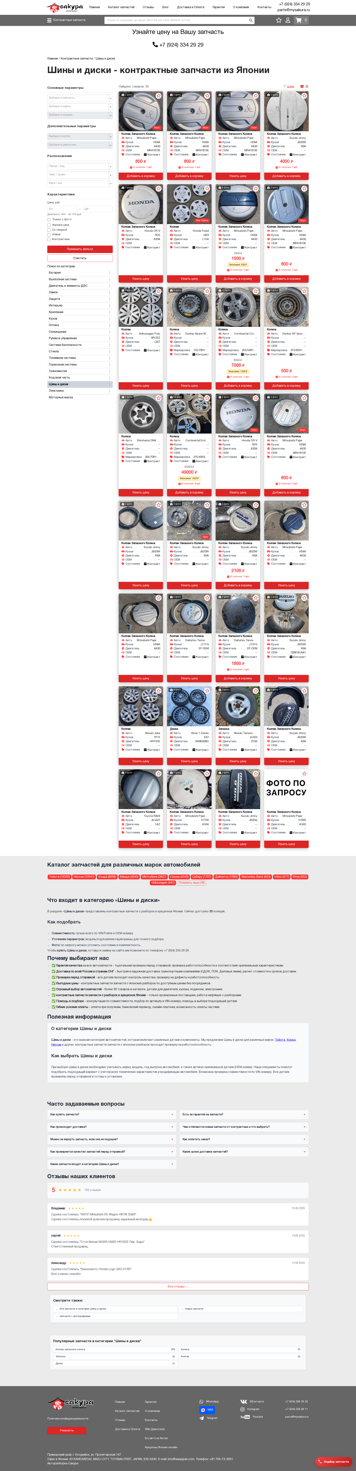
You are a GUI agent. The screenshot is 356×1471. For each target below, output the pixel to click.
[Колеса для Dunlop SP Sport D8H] (286, 307)
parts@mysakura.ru (294, 10)
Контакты (264, 7)
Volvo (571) (281, 877)
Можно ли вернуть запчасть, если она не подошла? (84, 1139)
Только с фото (62, 219)
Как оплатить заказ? (196, 1139)
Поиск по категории (61, 266)
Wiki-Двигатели (155, 1429)
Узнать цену (238, 176)
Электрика (56, 391)
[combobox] (80, 98)
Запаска (115, 1357)
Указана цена (60, 225)
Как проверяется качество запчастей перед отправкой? (87, 1152)
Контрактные (61, 239)
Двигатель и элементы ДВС (68, 286)
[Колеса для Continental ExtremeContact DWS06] (189, 414)
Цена (290, 86)
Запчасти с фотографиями (75, 1316)
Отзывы (148, 7)
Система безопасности (65, 345)
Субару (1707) (201, 877)
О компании (241, 7)
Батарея (55, 273)
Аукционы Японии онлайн (161, 1447)
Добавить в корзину (141, 176)
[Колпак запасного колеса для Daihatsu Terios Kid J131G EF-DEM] (238, 613)
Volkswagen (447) (162, 883)
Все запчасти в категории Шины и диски (83, 1309)
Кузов (53, 319)
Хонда (291, 1040)
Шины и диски (58, 384)
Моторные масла (61, 397)
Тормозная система (63, 364)
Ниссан (56, 1045)
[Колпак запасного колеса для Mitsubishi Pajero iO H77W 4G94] (189, 789)
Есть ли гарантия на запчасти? (203, 1114)
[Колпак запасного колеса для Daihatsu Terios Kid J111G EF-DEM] (189, 613)
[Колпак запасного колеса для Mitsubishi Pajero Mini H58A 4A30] (141, 111)
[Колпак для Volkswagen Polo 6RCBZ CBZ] (141, 307)
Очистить (80, 258)
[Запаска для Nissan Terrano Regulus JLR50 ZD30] (238, 706)
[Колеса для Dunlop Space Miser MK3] (189, 307)
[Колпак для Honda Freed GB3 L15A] (189, 204)
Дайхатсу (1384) (226, 877)
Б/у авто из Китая (156, 1438)
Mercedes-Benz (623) (256, 877)
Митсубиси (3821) (154, 877)
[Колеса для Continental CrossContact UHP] (238, 307)
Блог (165, 7)
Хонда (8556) (107, 877)
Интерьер (55, 305)
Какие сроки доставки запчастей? (205, 1152)
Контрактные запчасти (69, 20)
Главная (94, 7)
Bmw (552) (300, 877)
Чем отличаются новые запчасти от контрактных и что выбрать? (226, 1127)
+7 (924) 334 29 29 (294, 4)
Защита (54, 299)
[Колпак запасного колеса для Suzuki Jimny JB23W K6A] (286, 111)
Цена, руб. (53, 202)
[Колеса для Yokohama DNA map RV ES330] (141, 414)
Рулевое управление (63, 338)
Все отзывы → (178, 1286)
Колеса (240, 1349)
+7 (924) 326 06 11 (296, 1409)
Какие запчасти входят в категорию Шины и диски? (84, 1164)
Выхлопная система (63, 279)
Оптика (54, 325)
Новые (56, 234)
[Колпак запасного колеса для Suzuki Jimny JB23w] (238, 789)
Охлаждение (57, 332)
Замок (53, 292)
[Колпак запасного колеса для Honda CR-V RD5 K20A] (141, 204)
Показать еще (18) (192, 883)
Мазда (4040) (129, 877)
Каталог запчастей (121, 7)
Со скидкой (59, 230)
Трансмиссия (58, 371)
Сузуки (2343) (179, 877)
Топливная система (62, 358)
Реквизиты (67, 1430)
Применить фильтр (80, 249)
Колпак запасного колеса (115, 1349)
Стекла (54, 351)
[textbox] (78, 98)
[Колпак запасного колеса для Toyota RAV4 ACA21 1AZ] (141, 789)
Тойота (280, 1040)
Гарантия (218, 7)
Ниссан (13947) (84, 877)
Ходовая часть (59, 377)
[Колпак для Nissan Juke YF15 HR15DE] (141, 706)
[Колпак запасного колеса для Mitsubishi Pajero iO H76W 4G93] (286, 789)
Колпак (240, 1357)
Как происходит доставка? (68, 1127)
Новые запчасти (194, 1309)
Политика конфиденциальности (67, 1419)
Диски (115, 1364)
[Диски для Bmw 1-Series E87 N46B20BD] (189, 706)
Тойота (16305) (59, 877)
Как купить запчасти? (64, 1114)
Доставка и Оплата (190, 7)
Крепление (56, 312)
